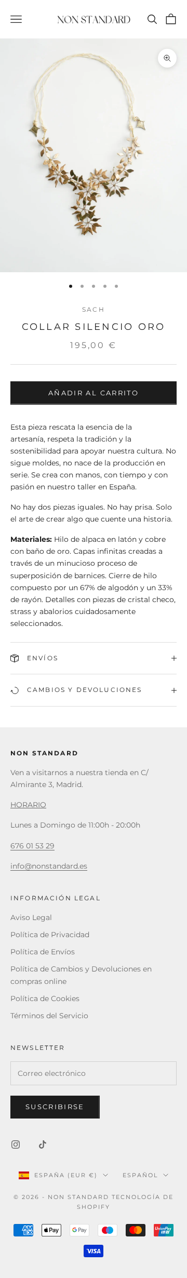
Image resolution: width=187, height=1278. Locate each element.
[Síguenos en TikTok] (42, 1144)
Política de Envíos (42, 951)
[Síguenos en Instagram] (15, 1144)
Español (140, 1175)
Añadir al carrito (93, 393)
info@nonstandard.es (48, 866)
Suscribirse (55, 1106)
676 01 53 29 (32, 845)
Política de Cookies (44, 998)
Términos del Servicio (49, 1015)
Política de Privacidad (49, 934)
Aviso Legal (31, 917)
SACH (93, 309)
